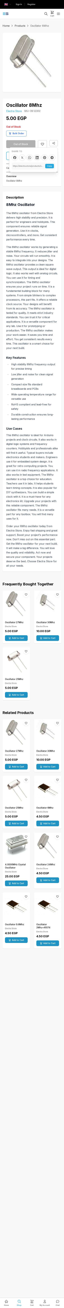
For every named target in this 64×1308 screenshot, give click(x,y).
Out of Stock (21, 144)
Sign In (19, 4)
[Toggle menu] (58, 14)
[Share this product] (53, 143)
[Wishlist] (26, 594)
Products (20, 25)
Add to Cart (18, 638)
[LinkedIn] (37, 157)
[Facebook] (15, 157)
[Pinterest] (44, 157)
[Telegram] (52, 157)
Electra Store (14, 111)
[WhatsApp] (30, 157)
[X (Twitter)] (22, 157)
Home (6, 25)
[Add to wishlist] (42, 144)
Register (31, 4)
